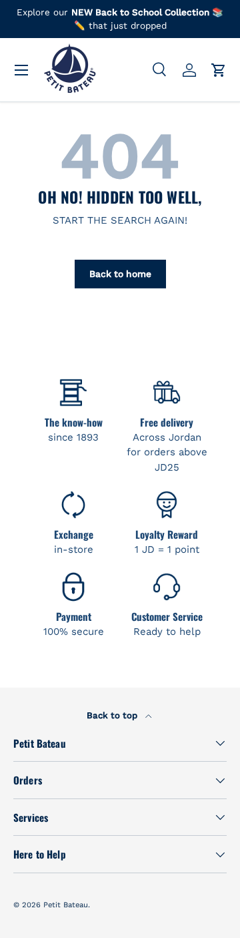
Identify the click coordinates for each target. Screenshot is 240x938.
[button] (218, 70)
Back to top (113, 715)
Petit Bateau (65, 905)
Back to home (120, 273)
